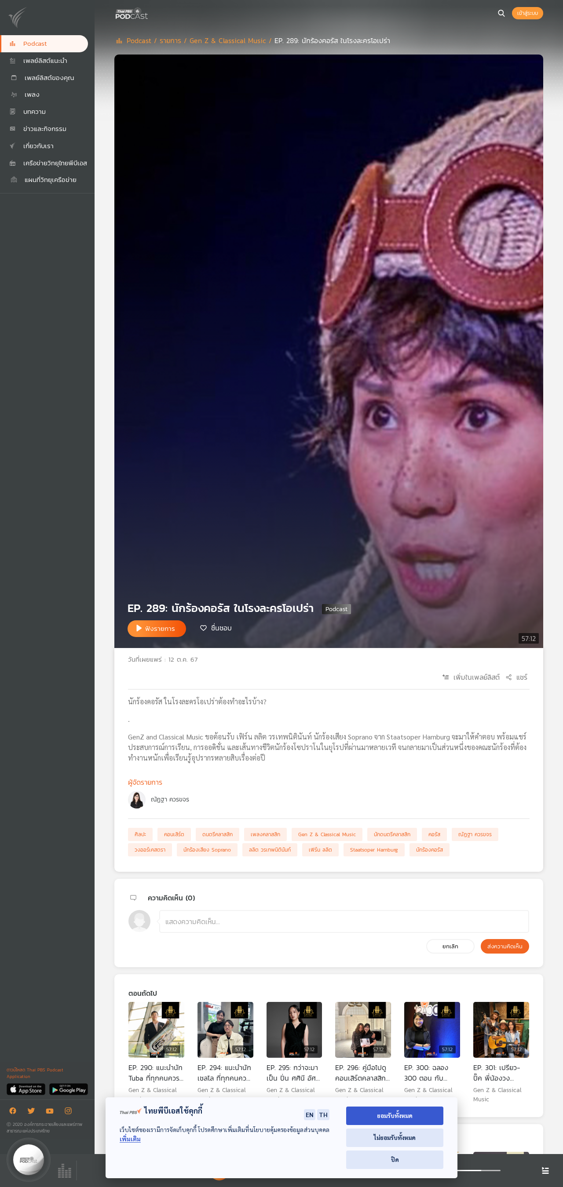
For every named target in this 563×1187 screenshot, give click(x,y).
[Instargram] (70, 1112)
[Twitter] (33, 1112)
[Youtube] (52, 1112)
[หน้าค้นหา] (501, 13)
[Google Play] (68, 1088)
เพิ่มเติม (130, 1139)
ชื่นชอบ (221, 628)
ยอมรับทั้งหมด (395, 1115)
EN (310, 1114)
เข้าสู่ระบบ (527, 13)
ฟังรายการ (160, 628)
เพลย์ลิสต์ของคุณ (48, 78)
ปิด (395, 1159)
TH (323, 1114)
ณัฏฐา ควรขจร (170, 799)
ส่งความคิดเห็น (505, 946)
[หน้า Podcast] (149, 12)
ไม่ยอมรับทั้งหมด (395, 1137)
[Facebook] (15, 1112)
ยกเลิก (450, 946)
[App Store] (27, 1088)
